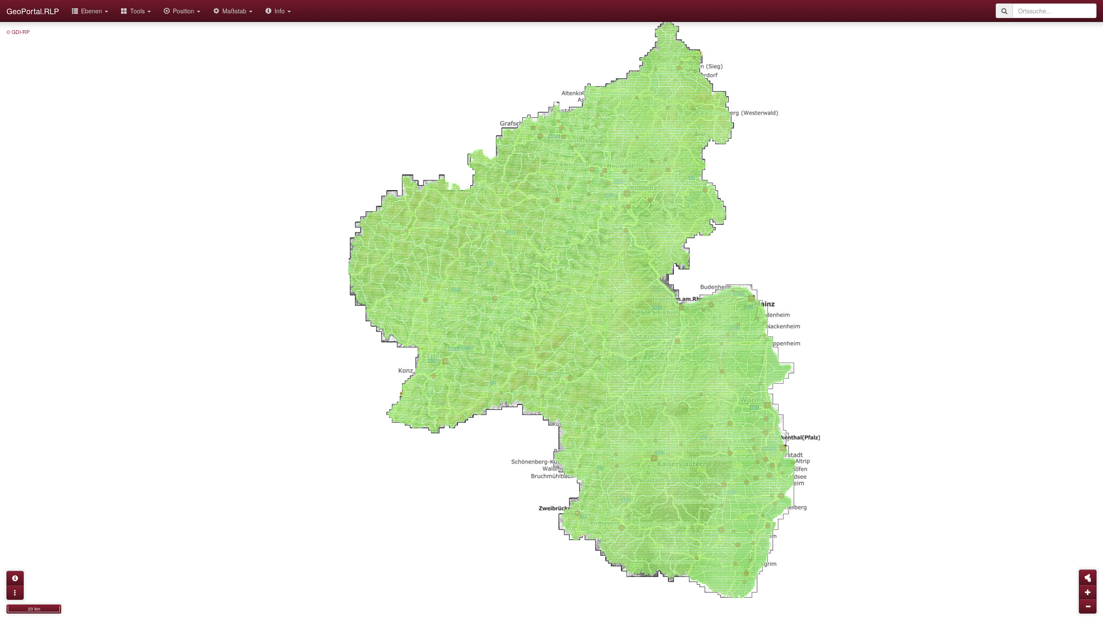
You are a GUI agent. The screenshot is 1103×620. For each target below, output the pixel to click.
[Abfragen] (15, 578)
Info (280, 10)
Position (184, 10)
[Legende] (15, 592)
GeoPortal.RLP (32, 10)
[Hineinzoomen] (1088, 592)
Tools (138, 10)
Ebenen (92, 10)
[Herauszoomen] (1088, 606)
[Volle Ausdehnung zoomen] (1088, 577)
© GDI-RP (18, 31)
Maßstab (235, 10)
